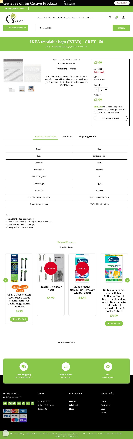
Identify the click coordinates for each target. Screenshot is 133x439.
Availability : (99, 69)
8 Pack (20, 291)
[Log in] (123, 17)
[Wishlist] (109, 17)
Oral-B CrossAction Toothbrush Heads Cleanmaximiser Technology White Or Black (19, 300)
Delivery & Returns (46, 405)
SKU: (96, 77)
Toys (103, 409)
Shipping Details (88, 136)
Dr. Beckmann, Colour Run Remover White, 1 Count (82, 289)
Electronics (105, 405)
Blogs (71, 409)
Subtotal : (98, 95)
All (46, 47)
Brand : (61, 64)
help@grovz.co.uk (16, 9)
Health (103, 413)
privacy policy (61, 436)
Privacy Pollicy (44, 401)
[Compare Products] (13, 280)
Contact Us (42, 409)
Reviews (67, 136)
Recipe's (72, 401)
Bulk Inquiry (74, 405)
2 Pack (16, 287)
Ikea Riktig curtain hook (50, 288)
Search (121, 28)
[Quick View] (17, 280)
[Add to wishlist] (26, 280)
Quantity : (98, 85)
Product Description (45, 136)
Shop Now (122, 3)
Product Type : (63, 69)
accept (73, 436)
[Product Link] (21, 280)
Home (103, 401)
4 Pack (24, 287)
